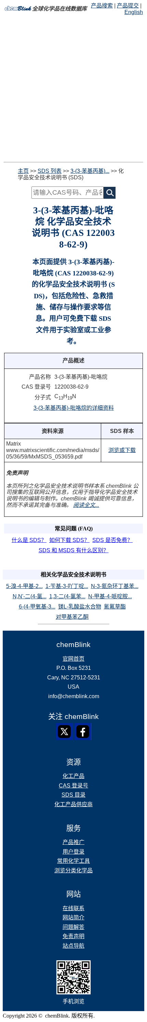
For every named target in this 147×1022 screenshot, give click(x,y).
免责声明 (73, 936)
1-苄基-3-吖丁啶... (66, 586)
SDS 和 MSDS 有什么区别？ (74, 550)
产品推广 (73, 842)
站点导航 (73, 946)
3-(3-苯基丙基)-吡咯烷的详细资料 (74, 408)
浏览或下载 (122, 450)
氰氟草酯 (115, 607)
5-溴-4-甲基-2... (24, 586)
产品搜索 (102, 6)
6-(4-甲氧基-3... (37, 607)
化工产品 (73, 776)
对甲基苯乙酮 (72, 617)
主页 (23, 171)
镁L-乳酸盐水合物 (79, 607)
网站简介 (73, 917)
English (133, 12)
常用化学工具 (73, 861)
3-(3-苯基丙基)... (89, 171)
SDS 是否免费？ (112, 540)
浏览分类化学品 (73, 870)
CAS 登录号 (73, 785)
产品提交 (128, 6)
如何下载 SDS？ (69, 540)
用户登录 (73, 852)
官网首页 (73, 659)
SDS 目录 (73, 795)
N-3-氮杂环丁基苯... (114, 586)
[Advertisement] (73, 88)
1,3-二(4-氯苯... (67, 596)
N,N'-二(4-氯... (29, 596)
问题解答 (73, 927)
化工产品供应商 (73, 804)
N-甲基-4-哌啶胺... (110, 596)
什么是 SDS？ (29, 540)
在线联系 (73, 908)
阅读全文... (86, 505)
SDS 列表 (50, 171)
